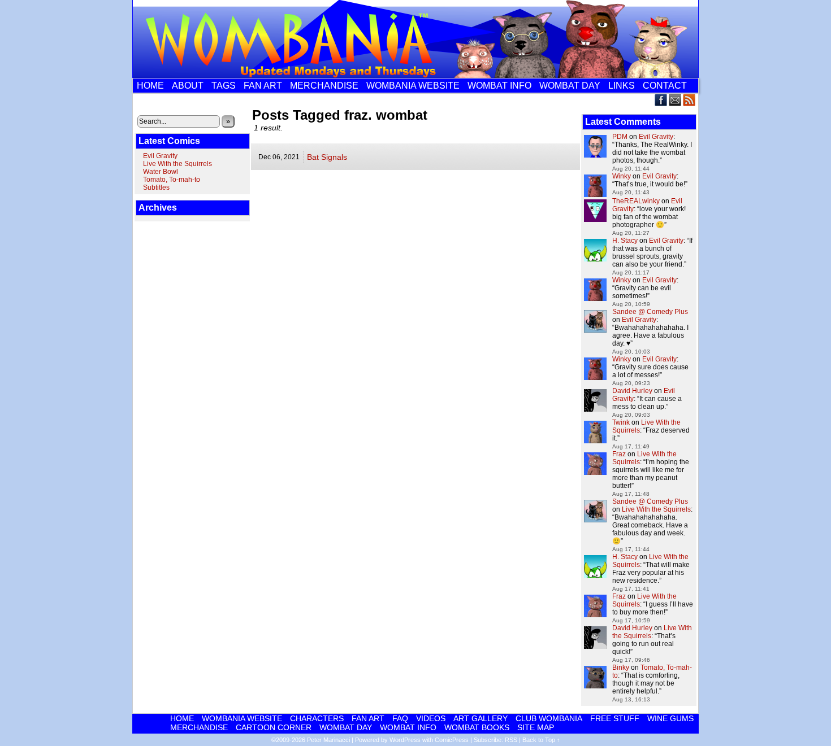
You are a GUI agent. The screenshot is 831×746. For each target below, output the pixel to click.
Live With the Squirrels (177, 164)
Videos (430, 718)
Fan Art (263, 85)
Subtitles (156, 187)
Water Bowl (160, 172)
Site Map (535, 727)
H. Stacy (625, 241)
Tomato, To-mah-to (171, 180)
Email (675, 100)
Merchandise (324, 85)
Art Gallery (480, 718)
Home (150, 85)
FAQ (400, 718)
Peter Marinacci (328, 739)
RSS (689, 100)
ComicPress (452, 739)
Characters (317, 718)
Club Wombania (549, 718)
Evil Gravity (160, 156)
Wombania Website (413, 85)
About (188, 85)
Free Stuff (614, 718)
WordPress (405, 739)
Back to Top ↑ (541, 739)
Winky (621, 176)
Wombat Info (499, 85)
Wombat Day (569, 85)
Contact (665, 85)
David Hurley (632, 391)
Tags (223, 85)
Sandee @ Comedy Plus (650, 312)
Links (621, 85)
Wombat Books (476, 727)
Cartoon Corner (273, 727)
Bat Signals (327, 157)
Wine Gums (670, 718)
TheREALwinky (636, 201)
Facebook (661, 100)
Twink (621, 422)
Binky (620, 667)
